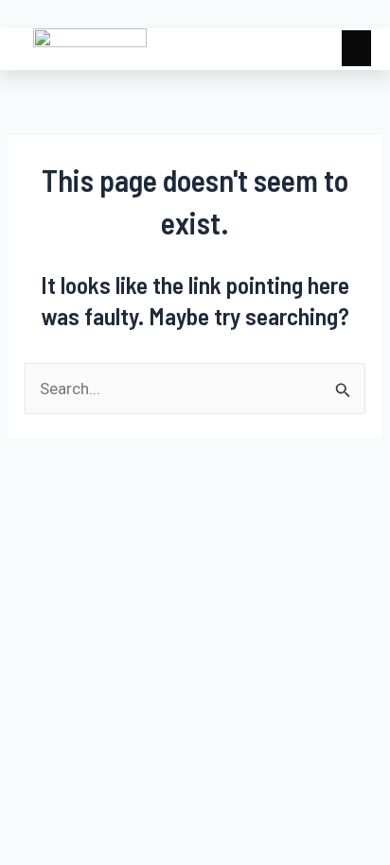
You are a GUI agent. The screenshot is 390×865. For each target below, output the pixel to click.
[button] (357, 48)
